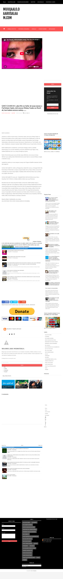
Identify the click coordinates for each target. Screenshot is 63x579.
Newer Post (4, 445)
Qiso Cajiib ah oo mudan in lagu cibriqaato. (15, 270)
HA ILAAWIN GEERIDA (49, 338)
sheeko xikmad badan (49, 362)
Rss (5, 367)
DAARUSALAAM (11, 2)
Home (4, 2)
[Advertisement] (40, 15)
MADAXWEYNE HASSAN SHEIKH (51, 341)
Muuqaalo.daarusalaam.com (11, 13)
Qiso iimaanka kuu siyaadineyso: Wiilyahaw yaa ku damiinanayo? (54, 222)
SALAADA (47, 357)
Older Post (40, 445)
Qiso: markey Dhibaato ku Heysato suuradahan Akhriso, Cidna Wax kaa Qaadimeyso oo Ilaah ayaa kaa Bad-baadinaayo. (52, 258)
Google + (6, 371)
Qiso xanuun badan (48, 350)
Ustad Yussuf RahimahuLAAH (50, 366)
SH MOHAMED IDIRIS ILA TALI (50, 359)
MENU (45, 426)
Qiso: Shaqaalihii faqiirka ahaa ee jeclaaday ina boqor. (18, 468)
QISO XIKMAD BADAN (49, 352)
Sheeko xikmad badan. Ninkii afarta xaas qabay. (16, 256)
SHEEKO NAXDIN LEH (49, 360)
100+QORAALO (40, 2)
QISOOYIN (33, 2)
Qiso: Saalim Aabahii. (11, 474)
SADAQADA (47, 355)
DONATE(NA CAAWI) (50, 2)
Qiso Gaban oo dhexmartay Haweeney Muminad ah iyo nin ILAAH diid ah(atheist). (54, 283)
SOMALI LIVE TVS (12, 29)
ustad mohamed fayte (49, 364)
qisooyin (35, 543)
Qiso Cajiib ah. (47, 345)
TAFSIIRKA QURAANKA (23, 29)
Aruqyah (46, 413)
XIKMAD (46, 369)
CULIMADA (47, 336)
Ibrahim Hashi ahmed (47, 540)
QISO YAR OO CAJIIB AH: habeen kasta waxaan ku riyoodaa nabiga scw (54, 271)
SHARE (6, 301)
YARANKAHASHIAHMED (23, 2)
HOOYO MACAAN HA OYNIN (50, 340)
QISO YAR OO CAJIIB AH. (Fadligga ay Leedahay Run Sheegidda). (54, 245)
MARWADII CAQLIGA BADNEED (51, 343)
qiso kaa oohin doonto (49, 348)
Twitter (5, 368)
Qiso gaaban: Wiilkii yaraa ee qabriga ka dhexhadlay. (18, 448)
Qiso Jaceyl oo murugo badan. (51, 288)
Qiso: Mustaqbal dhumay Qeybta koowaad (15, 250)
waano (46, 367)
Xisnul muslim (47, 411)
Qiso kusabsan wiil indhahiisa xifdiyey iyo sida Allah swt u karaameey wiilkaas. (23, 462)
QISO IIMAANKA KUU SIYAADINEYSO (30, 536)
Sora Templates (33, 570)
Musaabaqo (47, 415)
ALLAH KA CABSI (48, 334)
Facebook (6, 370)
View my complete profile (46, 541)
